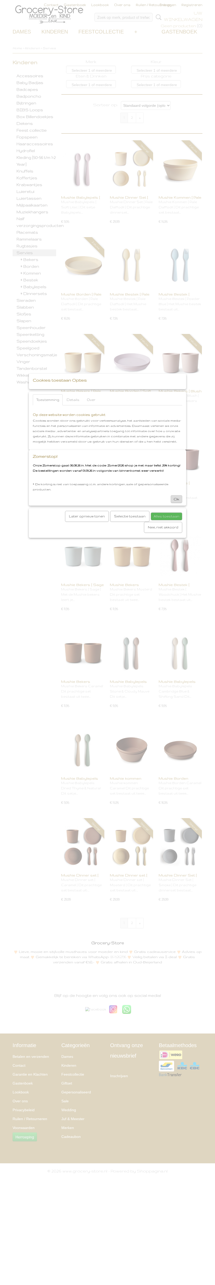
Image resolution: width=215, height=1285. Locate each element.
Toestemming (47, 399)
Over (91, 399)
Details (73, 399)
